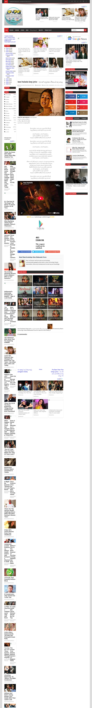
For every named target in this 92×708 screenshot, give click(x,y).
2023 (7, 79)
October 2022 (9, 71)
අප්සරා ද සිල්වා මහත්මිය (59, 85)
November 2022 (10, 72)
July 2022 (8, 64)
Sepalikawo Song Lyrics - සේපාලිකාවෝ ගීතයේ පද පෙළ (20, 1)
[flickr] (77, 1)
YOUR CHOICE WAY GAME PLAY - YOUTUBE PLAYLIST (10, 41)
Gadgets (7, 97)
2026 (7, 84)
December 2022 (10, 76)
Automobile (8, 94)
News (27, 30)
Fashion (17, 30)
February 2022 (9, 55)
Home (6, 30)
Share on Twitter (39, 251)
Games (7, 99)
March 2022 (9, 58)
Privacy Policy (48, 30)
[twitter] (72, 1)
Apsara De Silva (46, 85)
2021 (7, 50)
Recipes (7, 115)
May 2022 (8, 61)
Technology (8, 127)
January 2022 (9, 53)
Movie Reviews (9, 106)
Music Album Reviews (10, 108)
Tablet (7, 124)
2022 (7, 51)
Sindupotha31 (51, 85)
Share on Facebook (26, 251)
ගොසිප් (7, 131)
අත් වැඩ (7, 129)
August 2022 (9, 66)
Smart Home (8, 120)
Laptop (7, 101)
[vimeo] (74, 1)
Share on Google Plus (53, 251)
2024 (7, 80)
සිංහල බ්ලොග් (33, 30)
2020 (7, 48)
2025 (7, 82)
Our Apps (41, 30)
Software (8, 122)
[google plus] (86, 1)
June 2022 (8, 63)
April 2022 (8, 59)
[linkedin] (83, 1)
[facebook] (69, 1)
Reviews (11, 30)
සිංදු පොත (19, 86)
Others (22, 30)
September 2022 (10, 68)
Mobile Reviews (9, 104)
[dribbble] (80, 1)
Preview (7, 113)
